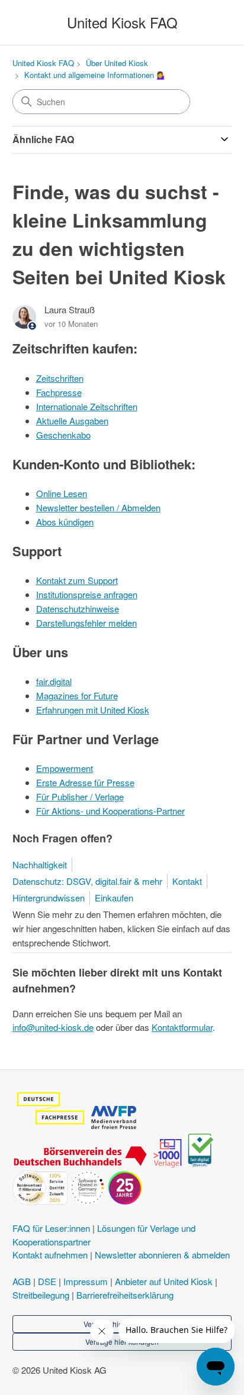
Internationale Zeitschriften (86, 406)
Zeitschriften (60, 378)
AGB (21, 1281)
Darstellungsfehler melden (86, 623)
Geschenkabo (63, 435)
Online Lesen (61, 493)
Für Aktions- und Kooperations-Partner (110, 810)
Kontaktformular (182, 1027)
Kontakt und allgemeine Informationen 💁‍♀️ (95, 74)
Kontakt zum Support (77, 580)
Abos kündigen (65, 521)
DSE (47, 1281)
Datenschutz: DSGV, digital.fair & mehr (87, 881)
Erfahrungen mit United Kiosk (92, 709)
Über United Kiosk (117, 63)
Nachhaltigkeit (39, 864)
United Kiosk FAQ (43, 63)
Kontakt (187, 881)
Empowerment (64, 768)
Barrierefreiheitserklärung (125, 1295)
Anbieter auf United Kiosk (164, 1281)
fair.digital (54, 681)
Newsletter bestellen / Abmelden (98, 507)
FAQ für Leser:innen (51, 1228)
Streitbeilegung (40, 1295)
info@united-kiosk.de (53, 1027)
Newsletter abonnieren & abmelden (162, 1254)
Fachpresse (59, 392)
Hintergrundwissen (48, 897)
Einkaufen (114, 897)
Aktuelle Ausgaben (72, 420)
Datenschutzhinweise (77, 608)
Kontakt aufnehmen (50, 1254)
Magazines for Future (77, 695)
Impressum (85, 1281)
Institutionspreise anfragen (86, 594)
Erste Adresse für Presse (85, 782)
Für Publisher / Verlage (80, 796)
